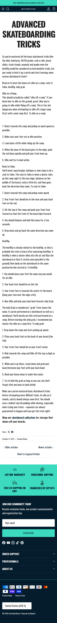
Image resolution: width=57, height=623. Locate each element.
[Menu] (3, 9)
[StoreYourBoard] (28, 8)
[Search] (9, 9)
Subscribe (28, 533)
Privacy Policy (7, 595)
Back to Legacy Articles (28, 454)
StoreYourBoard (14, 613)
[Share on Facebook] (12, 432)
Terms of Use (20, 595)
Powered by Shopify (28, 613)
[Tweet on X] (9, 432)
